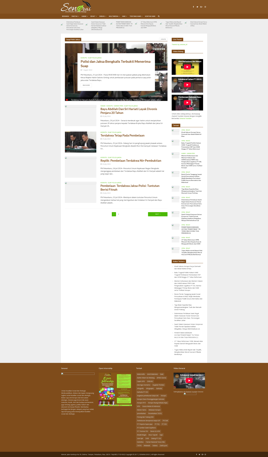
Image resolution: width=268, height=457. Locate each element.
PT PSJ (157, 424)
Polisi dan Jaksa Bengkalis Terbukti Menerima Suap (116, 63)
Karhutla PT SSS (142, 392)
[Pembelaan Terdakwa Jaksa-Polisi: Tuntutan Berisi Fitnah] (80, 192)
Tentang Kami (135, 16)
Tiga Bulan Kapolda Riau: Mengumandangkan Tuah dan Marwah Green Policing (191, 191)
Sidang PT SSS (156, 438)
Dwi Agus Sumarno (143, 385)
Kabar (84, 16)
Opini (183, 130)
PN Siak (165, 421)
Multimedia (113, 16)
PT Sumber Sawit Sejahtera (146, 428)
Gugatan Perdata (158, 385)
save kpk (140, 438)
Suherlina (140, 442)
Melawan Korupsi (154, 410)
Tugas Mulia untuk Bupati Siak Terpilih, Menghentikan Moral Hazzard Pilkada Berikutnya (174, 24)
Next (157, 214)
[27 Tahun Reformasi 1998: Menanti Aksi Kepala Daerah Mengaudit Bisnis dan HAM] (137, 24)
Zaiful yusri (163, 446)
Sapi (161, 435)
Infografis (140, 388)
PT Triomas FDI (142, 431)
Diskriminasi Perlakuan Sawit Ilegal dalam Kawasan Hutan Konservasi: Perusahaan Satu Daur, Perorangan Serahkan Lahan (74, 25)
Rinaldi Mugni (141, 435)
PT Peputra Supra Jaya (144, 424)
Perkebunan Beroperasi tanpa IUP (148, 421)
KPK (138, 406)
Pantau (75, 16)
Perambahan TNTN (155, 413)
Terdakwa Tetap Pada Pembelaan (122, 135)
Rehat (92, 16)
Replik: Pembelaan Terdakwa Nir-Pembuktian (130, 160)
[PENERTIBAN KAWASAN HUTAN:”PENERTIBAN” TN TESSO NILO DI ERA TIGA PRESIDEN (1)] (112, 24)
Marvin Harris (141, 410)
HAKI (124, 16)
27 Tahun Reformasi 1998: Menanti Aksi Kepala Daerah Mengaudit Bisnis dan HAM (149, 24)
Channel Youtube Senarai (194, 392)
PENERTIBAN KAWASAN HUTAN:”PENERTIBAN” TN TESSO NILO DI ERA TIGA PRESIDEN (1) (124, 24)
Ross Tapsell (153, 435)
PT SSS (164, 424)
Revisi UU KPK (155, 431)
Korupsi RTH (141, 403)
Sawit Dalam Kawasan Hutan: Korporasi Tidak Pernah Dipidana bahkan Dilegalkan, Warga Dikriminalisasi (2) (98, 25)
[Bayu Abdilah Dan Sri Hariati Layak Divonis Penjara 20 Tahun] (80, 115)
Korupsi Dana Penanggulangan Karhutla (150, 399)
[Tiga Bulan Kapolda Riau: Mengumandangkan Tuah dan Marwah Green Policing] (175, 188)
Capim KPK (141, 381)
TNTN (139, 446)
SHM (147, 438)
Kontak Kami (150, 16)
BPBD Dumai (161, 378)
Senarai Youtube (185, 118)
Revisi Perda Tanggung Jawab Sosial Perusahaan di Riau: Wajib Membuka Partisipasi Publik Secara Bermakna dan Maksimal (191, 178)
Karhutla (159, 388)
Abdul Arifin (141, 374)
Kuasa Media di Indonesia (151, 406)
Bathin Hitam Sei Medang (145, 378)
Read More (86, 85)
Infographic (150, 388)
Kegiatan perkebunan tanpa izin (147, 396)
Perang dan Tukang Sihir (145, 417)
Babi (161, 374)
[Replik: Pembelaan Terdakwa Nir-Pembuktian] (80, 167)
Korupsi (163, 39)
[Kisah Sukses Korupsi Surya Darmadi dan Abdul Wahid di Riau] (187, 23)
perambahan (141, 413)
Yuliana (155, 446)
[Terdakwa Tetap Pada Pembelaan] (80, 142)
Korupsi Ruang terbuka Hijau (157, 403)
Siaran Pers (118, 106)
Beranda (65, 16)
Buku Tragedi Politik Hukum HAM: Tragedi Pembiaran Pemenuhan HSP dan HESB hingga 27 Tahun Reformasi (191, 146)
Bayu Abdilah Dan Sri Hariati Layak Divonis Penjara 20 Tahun (128, 110)
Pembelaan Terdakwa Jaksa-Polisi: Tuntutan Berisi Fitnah (129, 187)
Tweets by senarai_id (179, 44)
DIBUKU (102, 16)
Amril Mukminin (152, 374)
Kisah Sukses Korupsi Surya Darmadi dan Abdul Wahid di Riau (198, 24)
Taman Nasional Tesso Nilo (155, 442)
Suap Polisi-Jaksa (94, 58)
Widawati (147, 446)
